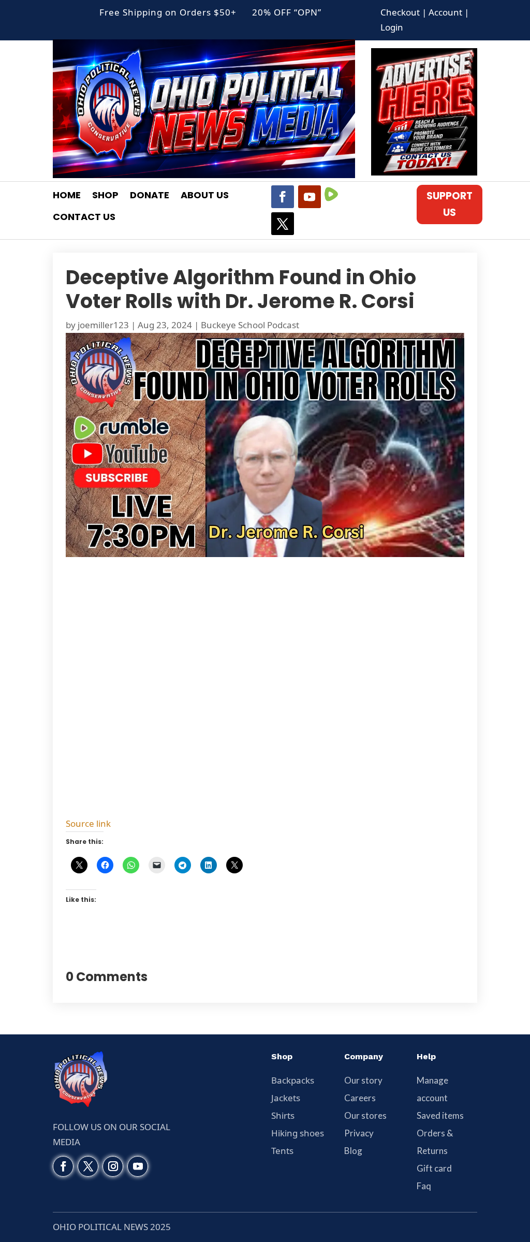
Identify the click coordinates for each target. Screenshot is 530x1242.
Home (67, 196)
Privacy (359, 1133)
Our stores (365, 1115)
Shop (105, 196)
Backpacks (292, 1080)
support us (449, 204)
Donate (149, 196)
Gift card (434, 1168)
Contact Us (84, 218)
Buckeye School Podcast (250, 325)
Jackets (285, 1098)
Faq (424, 1185)
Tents (282, 1151)
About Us (205, 196)
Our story (363, 1080)
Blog (353, 1150)
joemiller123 (103, 325)
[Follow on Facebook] (282, 196)
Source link (88, 823)
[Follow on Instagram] (112, 1166)
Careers (360, 1097)
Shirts (283, 1115)
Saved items (440, 1115)
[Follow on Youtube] (309, 196)
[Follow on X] (282, 223)
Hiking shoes (297, 1133)
